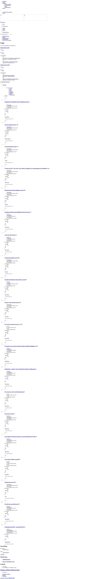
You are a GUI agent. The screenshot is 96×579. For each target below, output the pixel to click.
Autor (10, 89)
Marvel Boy (9, 105)
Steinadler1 (7, 474)
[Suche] (0, 21)
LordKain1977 (7, 542)
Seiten (4, 29)
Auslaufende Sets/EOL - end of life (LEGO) (14, 527)
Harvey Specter (7, 138)
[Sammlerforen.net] (23, 20)
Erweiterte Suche (6, 32)
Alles (3, 24)
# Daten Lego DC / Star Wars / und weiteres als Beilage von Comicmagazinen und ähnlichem (26, 168)
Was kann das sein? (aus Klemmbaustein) (14, 391)
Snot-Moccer (9, 372)
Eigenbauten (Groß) (5, 65)
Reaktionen (11, 92)
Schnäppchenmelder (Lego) (11, 257)
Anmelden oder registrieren (7, 12)
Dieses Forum (5, 26)
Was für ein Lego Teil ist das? (11, 504)
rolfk (8, 326)
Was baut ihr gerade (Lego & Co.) (12, 324)
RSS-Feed (4, 84)
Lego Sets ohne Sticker (10, 235)
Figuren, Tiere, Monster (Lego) (12, 302)
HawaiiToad (9, 215)
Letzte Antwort (12, 94)
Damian (6, 204)
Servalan (8, 282)
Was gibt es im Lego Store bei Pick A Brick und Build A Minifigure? (20, 346)
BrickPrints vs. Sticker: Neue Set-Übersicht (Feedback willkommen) (20, 369)
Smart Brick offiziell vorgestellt (12, 459)
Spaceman (6, 316)
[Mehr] (0, 83)
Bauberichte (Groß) (4, 47)
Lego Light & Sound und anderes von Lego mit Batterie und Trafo (20, 436)
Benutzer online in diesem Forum (10, 570)
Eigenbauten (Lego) (9, 482)
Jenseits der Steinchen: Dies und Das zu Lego (15, 279)
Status (1, 551)
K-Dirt (6, 160)
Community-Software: (7, 578)
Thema (10, 88)
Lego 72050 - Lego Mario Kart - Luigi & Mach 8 (11, 58)
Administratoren (6, 559)
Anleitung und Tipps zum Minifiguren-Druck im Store (17, 212)
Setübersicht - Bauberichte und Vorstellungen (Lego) (17, 101)
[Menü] (0, 10)
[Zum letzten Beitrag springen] (6, 115)
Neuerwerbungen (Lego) (10, 124)
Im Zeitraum (2, 548)
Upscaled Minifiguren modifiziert (8, 75)
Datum (10, 90)
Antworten (11, 91)
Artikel (4, 28)
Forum (4, 30)
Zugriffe (10, 93)
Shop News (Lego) (9, 413)
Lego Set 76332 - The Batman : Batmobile (10, 61)
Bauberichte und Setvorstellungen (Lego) (14, 190)
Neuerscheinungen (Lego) (10, 146)
